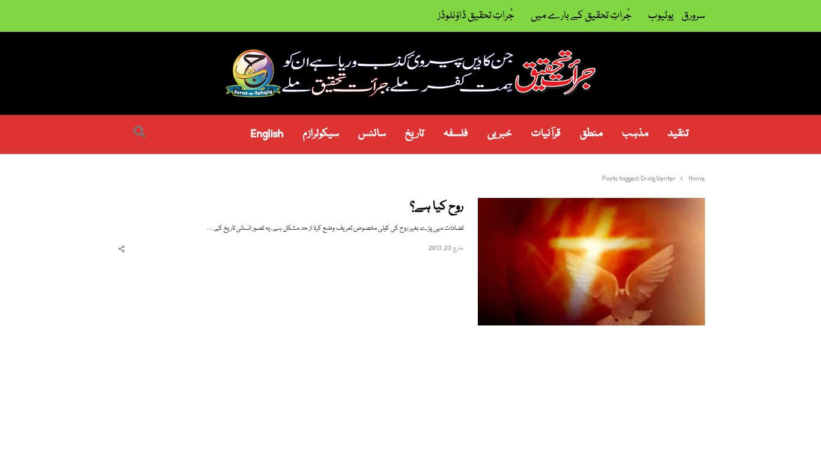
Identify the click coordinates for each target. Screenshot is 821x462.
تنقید (678, 134)
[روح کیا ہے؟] (591, 205)
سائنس (372, 134)
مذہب (635, 134)
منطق (591, 134)
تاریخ (414, 134)
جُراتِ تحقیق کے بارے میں (581, 16)
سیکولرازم (321, 134)
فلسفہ (456, 134)
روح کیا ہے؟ (436, 207)
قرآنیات (546, 134)
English (267, 134)
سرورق (693, 16)
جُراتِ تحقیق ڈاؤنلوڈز (476, 16)
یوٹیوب (661, 16)
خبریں (499, 134)
